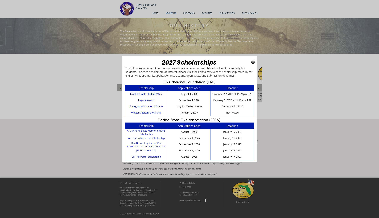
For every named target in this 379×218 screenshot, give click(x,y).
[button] (253, 62)
